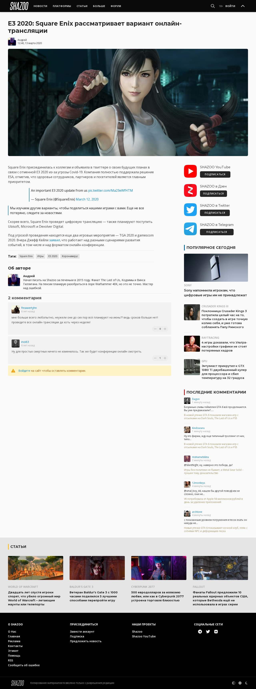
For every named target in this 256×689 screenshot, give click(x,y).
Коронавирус (70, 256)
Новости (40, 6)
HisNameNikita (200, 457)
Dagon (196, 399)
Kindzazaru (198, 428)
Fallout (199, 587)
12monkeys (198, 483)
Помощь (14, 655)
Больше (99, 6)
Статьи (82, 6)
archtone (197, 512)
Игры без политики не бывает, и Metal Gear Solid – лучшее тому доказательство (213, 471)
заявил (54, 240)
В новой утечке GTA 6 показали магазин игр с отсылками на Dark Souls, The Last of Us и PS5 (211, 417)
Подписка (77, 636)
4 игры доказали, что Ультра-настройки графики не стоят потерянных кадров (224, 346)
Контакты (15, 646)
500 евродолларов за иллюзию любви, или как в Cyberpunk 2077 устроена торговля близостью (157, 596)
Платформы (62, 6)
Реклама (14, 641)
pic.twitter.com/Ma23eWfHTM (110, 190)
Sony (188, 285)
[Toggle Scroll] (242, 6)
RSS (10, 660)
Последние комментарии (216, 392)
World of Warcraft (23, 587)
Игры (40, 256)
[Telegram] (200, 632)
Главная (14, 636)
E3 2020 (52, 256)
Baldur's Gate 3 (81, 587)
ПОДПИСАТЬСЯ (215, 174)
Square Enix (26, 256)
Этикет (13, 651)
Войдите (24, 371)
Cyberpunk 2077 (143, 587)
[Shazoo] (19, 6)
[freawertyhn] (16, 309)
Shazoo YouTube (144, 636)
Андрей (22, 40)
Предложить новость (85, 641)
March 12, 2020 (87, 199)
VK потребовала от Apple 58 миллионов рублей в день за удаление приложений (213, 500)
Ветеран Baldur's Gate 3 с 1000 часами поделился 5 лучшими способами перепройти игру (94, 596)
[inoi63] (16, 343)
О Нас (12, 631)
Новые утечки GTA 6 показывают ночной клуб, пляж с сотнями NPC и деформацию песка (215, 529)
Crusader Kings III (215, 306)
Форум (116, 6)
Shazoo (137, 631)
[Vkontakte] (216, 632)
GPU (204, 361)
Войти (230, 6)
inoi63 (25, 342)
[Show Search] (212, 6)
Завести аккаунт (82, 631)
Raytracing (210, 337)
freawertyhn (29, 308)
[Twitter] (208, 632)
